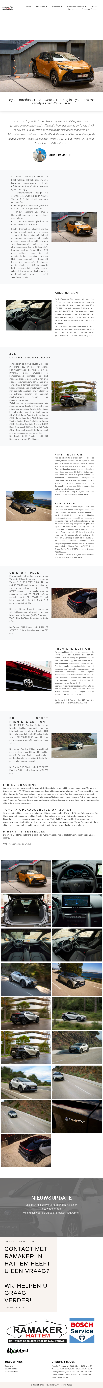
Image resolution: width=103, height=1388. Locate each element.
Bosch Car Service (89, 9)
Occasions (40, 7)
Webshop (56, 7)
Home (28, 7)
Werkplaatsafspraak (75, 7)
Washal (94, 7)
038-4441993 (13, 1372)
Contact (71, 9)
